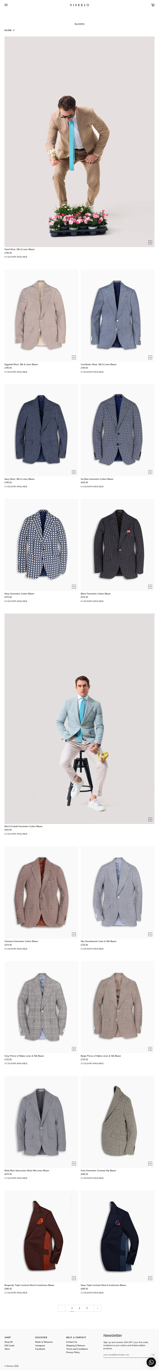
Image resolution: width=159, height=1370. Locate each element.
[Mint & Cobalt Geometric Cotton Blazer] (79, 729)
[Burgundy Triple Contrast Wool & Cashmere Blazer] (41, 1236)
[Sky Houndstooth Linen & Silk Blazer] (117, 892)
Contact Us (71, 1342)
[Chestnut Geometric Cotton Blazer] (41, 892)
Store (7, 1349)
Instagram (40, 1345)
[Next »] (97, 1308)
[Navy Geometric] (110, 487)
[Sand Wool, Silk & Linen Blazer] (79, 152)
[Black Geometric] (116, 487)
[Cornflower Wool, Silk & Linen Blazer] (117, 316)
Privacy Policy (73, 1352)
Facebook (40, 1349)
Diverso (10, 1366)
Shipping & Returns (75, 1345)
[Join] (150, 1354)
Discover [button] (41, 1337)
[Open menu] (9, 5)
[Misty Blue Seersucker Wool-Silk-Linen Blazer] (41, 1122)
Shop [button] (8, 1337)
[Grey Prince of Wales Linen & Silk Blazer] (41, 1007)
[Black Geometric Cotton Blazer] (117, 545)
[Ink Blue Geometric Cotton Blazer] (117, 430)
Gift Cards (9, 1345)
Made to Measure (44, 1342)
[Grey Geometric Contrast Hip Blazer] (117, 1122)
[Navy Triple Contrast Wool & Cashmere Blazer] (117, 1236)
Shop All (8, 1342)
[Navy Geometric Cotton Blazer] (41, 545)
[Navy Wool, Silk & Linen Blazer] (41, 430)
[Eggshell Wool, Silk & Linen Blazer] (41, 316)
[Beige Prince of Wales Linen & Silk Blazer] (117, 1007)
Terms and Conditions (77, 1349)
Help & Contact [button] (76, 1337)
